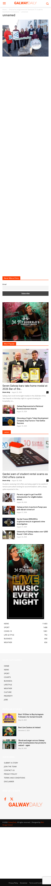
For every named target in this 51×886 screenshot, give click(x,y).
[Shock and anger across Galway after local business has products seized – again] (9, 744)
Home (4, 9)
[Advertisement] (25, 164)
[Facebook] (5, 799)
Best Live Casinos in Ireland (29, 727)
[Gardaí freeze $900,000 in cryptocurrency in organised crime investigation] (8, 522)
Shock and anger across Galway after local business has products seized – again (32, 742)
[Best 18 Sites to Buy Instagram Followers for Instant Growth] (9, 718)
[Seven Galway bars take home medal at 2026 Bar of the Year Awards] (25, 366)
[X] (11, 799)
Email (4, 284)
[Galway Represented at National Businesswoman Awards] (8, 409)
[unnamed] (25, 56)
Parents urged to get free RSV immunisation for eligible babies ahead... (29, 496)
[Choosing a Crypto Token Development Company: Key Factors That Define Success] (8, 421)
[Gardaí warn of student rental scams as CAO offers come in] (25, 454)
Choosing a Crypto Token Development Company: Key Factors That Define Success (32, 420)
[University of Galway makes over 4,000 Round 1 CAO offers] (8, 534)
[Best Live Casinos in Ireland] (9, 731)
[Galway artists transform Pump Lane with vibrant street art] (8, 510)
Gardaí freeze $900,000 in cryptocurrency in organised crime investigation (31, 521)
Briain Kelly (6, 392)
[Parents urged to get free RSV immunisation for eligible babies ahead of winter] (8, 497)
